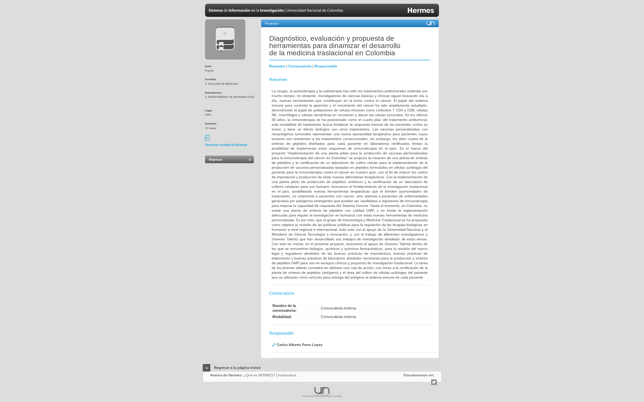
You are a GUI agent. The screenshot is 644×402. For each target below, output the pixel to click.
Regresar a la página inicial (237, 368)
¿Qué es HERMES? (259, 375)
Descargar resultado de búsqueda (226, 144)
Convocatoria (299, 66)
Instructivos (287, 375)
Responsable (325, 66)
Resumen (277, 66)
